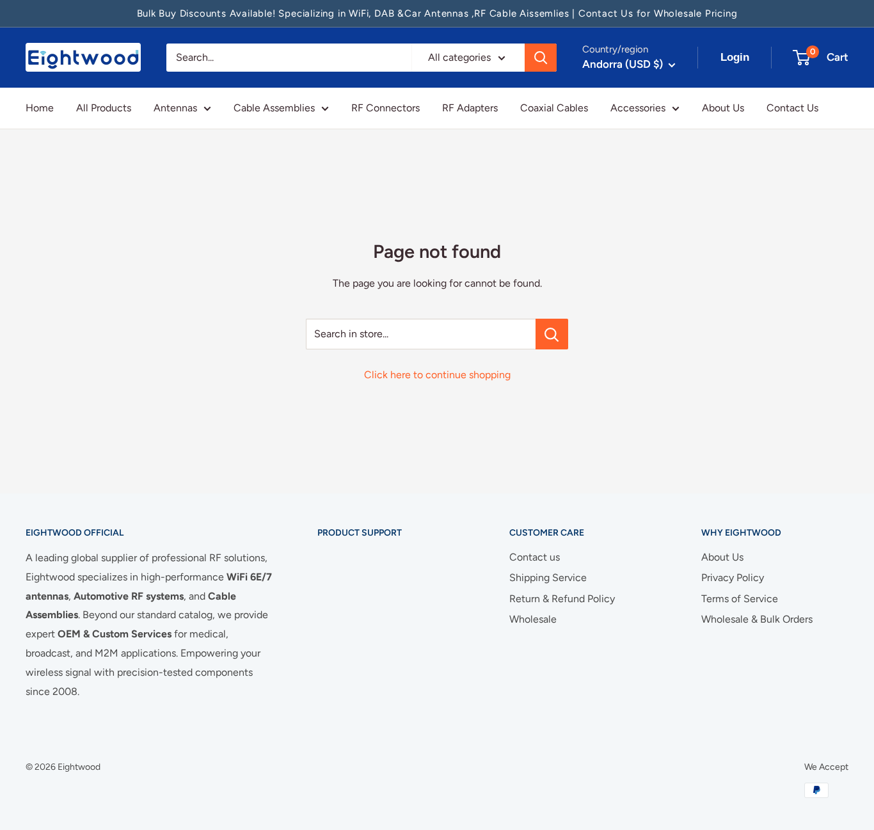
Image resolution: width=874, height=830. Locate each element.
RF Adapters (470, 108)
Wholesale (533, 619)
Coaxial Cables (554, 108)
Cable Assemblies (274, 108)
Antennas (175, 108)
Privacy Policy (732, 577)
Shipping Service (548, 577)
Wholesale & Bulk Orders (757, 619)
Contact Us (792, 108)
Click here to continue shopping (437, 375)
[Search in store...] (552, 334)
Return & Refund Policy (562, 599)
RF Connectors (385, 108)
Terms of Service (739, 599)
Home (40, 108)
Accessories (637, 108)
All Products (103, 108)
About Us (723, 108)
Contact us (534, 557)
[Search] (541, 58)
